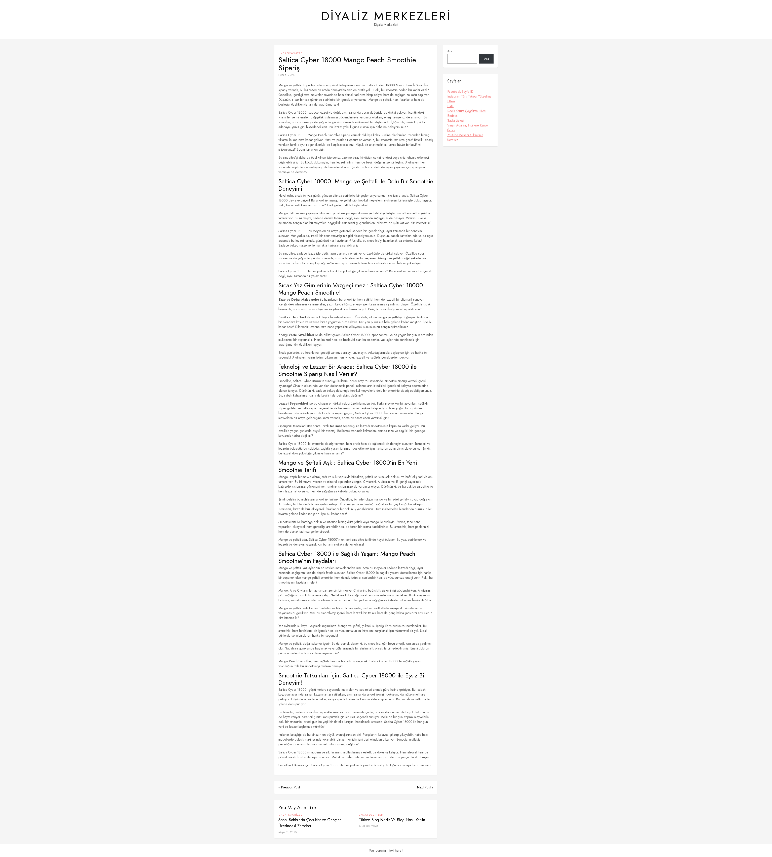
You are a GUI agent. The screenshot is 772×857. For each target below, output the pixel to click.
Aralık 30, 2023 (368, 826)
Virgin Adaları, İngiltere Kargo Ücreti (467, 128)
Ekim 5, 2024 (286, 75)
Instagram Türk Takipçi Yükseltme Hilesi (469, 99)
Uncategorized (290, 53)
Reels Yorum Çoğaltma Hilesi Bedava (466, 113)
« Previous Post (289, 787)
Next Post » (425, 787)
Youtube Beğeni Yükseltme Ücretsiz (465, 137)
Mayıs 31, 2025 (287, 832)
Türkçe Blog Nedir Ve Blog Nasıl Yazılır (392, 820)
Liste (450, 106)
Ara (449, 51)
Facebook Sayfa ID (460, 91)
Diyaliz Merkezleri (386, 16)
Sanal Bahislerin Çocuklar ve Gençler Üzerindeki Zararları (309, 823)
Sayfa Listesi (455, 120)
